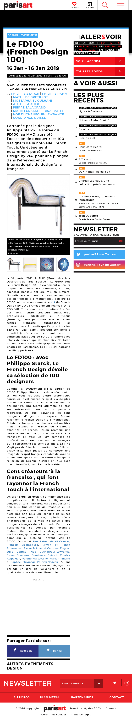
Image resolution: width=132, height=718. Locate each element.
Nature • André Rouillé (94, 120)
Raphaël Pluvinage (23, 562)
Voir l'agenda (99, 61)
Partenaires (82, 697)
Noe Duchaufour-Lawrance (50, 551)
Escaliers (85, 129)
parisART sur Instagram (103, 264)
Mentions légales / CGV (85, 708)
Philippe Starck (25, 94)
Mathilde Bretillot (30, 97)
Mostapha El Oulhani (32, 100)
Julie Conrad (17, 551)
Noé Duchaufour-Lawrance (38, 114)
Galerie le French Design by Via (38, 89)
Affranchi (85, 159)
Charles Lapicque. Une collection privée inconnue (97, 182)
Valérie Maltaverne (35, 558)
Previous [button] (13, 214)
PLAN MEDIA (49, 697)
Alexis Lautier (26, 104)
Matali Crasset (27, 111)
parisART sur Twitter (96, 255)
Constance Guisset (30, 118)
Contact (116, 697)
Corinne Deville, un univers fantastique (97, 198)
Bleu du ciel (87, 138)
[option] (38, 215)
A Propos (22, 697)
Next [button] (63, 214)
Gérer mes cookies (54, 714)
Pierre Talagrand (29, 107)
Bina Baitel (54, 111)
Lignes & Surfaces (90, 111)
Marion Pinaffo (60, 558)
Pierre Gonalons (18, 555)
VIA (53, 302)
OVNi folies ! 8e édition (94, 171)
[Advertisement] (38, 606)
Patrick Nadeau (47, 562)
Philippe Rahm (54, 94)
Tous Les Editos (99, 71)
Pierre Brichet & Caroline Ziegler (46, 548)
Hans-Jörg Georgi (90, 147)
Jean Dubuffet (88, 215)
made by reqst (81, 714)
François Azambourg (22, 544)
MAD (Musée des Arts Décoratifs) (37, 85)
